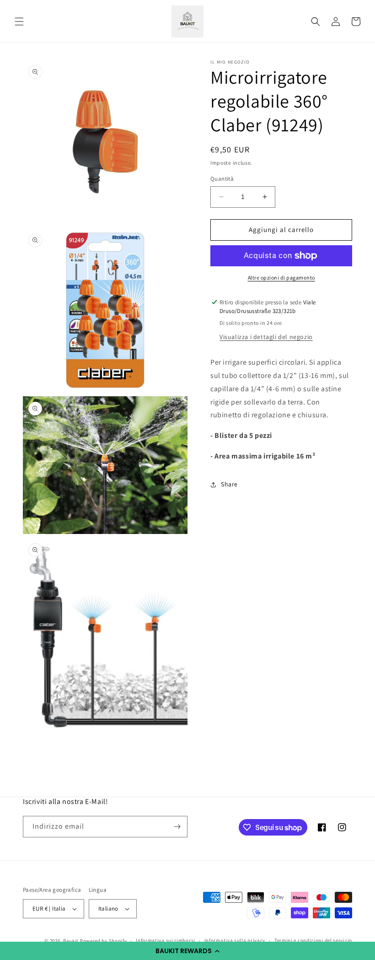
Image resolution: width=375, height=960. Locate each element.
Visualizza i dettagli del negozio (266, 337)
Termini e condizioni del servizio (313, 940)
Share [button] (229, 484)
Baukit (71, 941)
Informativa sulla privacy (235, 940)
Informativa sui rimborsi (165, 940)
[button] (187, 951)
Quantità (222, 179)
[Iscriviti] (177, 826)
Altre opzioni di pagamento (281, 277)
